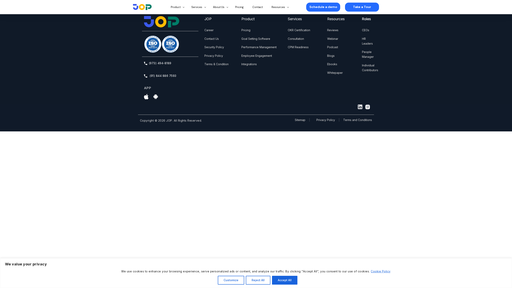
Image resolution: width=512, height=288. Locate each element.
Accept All (285, 280)
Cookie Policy (380, 271)
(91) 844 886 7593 (162, 75)
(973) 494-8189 (160, 63)
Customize (231, 280)
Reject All (258, 280)
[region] (256, 273)
